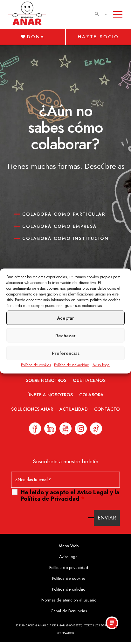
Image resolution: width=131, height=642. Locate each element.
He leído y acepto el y (70, 495)
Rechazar (65, 335)
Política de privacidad (71, 365)
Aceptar (65, 317)
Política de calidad (69, 589)
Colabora (91, 395)
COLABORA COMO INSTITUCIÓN (65, 238)
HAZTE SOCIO (98, 36)
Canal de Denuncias (69, 611)
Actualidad (73, 409)
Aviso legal (101, 365)
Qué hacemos (89, 380)
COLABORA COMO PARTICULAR (63, 214)
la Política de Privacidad (70, 495)
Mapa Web (69, 546)
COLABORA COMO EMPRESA (59, 226)
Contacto (107, 409)
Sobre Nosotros (46, 380)
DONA (36, 36)
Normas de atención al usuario (68, 600)
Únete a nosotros (50, 395)
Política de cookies (36, 365)
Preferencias (65, 352)
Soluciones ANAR (32, 409)
